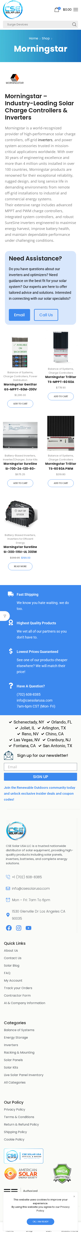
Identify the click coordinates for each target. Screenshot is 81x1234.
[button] (63, 9)
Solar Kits (32, 459)
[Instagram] (19, 928)
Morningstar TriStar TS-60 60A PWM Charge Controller (60, 469)
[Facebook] (9, 928)
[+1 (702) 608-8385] (8, 877)
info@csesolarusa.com (31, 888)
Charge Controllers (15, 376)
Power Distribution (25, 378)
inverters (45, 139)
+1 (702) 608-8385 (27, 877)
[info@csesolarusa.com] (8, 888)
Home (33, 38)
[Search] (74, 24)
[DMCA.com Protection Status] (62, 1173)
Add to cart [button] (20, 403)
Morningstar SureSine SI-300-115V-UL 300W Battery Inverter (20, 552)
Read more (20, 566)
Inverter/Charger (14, 459)
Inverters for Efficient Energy (20, 541)
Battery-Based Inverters (20, 455)
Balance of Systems (20, 372)
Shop (46, 38)
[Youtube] (28, 928)
